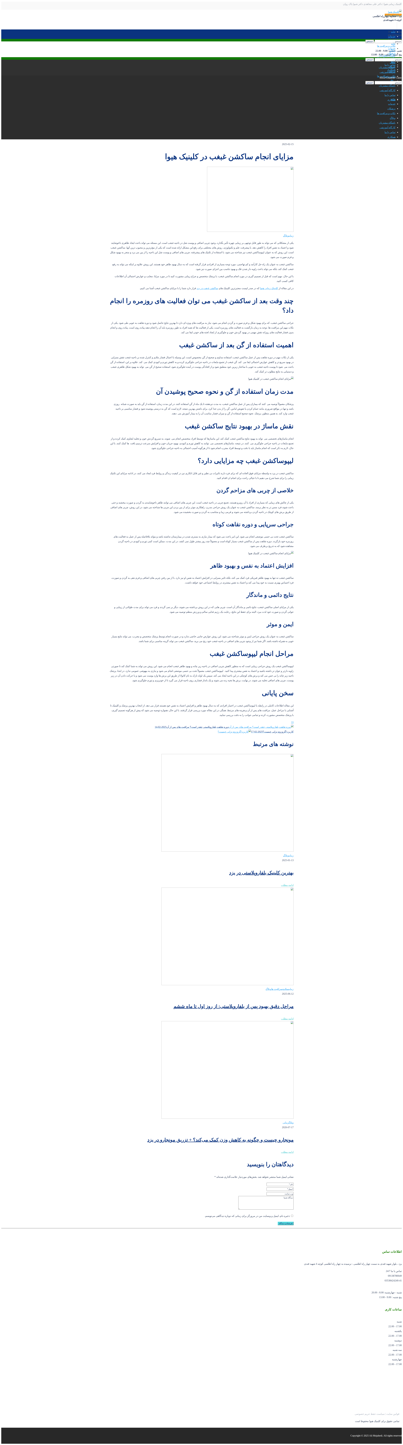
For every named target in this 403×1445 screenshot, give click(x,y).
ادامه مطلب (287, 885)
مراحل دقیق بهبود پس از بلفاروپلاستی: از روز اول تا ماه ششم (233, 1006)
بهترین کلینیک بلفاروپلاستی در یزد (261, 872)
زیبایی (291, 235)
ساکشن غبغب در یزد (207, 288)
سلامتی (285, 989)
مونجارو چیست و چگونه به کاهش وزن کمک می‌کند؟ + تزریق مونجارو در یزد (220, 1139)
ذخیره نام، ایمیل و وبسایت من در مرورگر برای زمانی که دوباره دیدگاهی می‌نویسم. (247, 1216)
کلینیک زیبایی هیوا (269, 288)
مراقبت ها (276, 989)
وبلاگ (286, 235)
